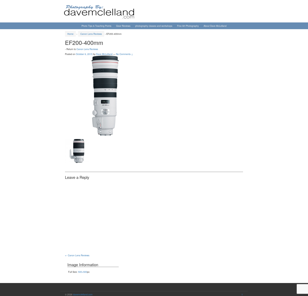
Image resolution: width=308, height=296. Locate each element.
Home (70, 33)
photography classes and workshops (153, 25)
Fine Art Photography (188, 25)
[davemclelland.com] (99, 11)
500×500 (82, 271)
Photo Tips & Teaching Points (96, 25)
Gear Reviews (123, 25)
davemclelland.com (83, 294)
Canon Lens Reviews (91, 33)
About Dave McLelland (215, 25)
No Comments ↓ (124, 54)
